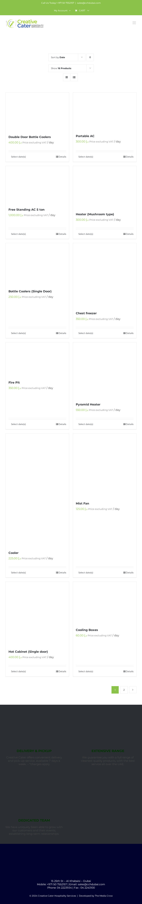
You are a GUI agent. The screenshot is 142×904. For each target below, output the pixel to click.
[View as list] (74, 77)
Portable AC (85, 136)
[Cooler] (37, 490)
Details (62, 156)
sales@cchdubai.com (89, 2)
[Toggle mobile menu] (134, 23)
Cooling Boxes (87, 630)
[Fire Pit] (37, 359)
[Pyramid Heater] (104, 370)
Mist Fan (82, 503)
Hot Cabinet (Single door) (28, 651)
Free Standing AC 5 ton (27, 209)
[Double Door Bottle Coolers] (37, 111)
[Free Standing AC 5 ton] (37, 184)
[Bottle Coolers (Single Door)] (37, 264)
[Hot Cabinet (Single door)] (37, 613)
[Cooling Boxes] (104, 603)
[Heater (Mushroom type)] (104, 187)
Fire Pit (14, 382)
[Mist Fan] (104, 465)
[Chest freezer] (104, 275)
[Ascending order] (90, 57)
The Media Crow (104, 895)
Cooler (13, 553)
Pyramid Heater (88, 404)
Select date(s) (18, 156)
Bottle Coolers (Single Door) (30, 291)
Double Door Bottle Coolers (30, 137)
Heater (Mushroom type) (95, 214)
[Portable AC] (104, 111)
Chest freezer (86, 313)
